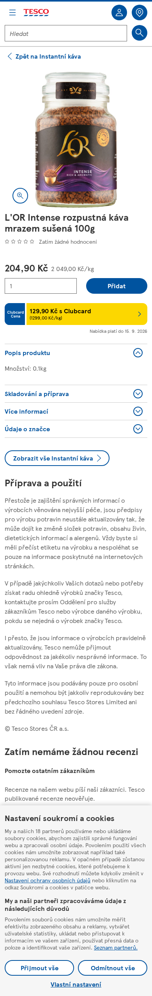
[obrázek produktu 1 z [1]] (76, 139)
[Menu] (12, 12)
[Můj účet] (119, 12)
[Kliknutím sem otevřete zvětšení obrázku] (20, 195)
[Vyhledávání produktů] (139, 33)
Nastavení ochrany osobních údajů (47, 880)
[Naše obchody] (139, 12)
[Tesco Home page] (36, 12)
